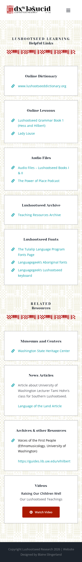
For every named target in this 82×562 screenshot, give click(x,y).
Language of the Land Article (40, 406)
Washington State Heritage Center (44, 351)
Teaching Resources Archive (39, 215)
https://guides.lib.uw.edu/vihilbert (44, 461)
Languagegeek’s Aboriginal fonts (42, 262)
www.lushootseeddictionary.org (42, 86)
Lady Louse (26, 133)
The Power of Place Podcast (38, 181)
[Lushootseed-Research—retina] (29, 7)
